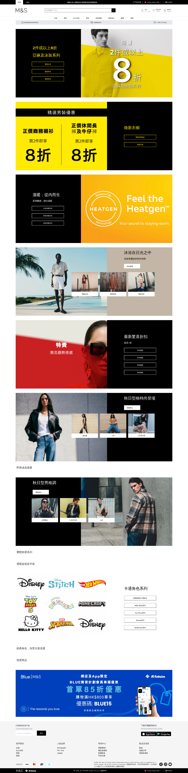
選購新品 (130, 408)
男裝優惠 (140, 365)
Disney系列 (140, 620)
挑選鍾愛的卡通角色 (140, 598)
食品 (27, 2)
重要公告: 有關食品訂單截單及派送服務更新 (82, 2)
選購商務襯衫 (140, 137)
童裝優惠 (140, 372)
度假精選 (130, 266)
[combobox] (84, 10)
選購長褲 (140, 144)
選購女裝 (48, 64)
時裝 (19, 2)
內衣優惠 (140, 358)
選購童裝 (48, 79)
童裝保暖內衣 (47, 223)
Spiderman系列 (140, 628)
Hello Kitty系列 (140, 605)
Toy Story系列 (140, 613)
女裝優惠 (140, 350)
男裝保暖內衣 (47, 216)
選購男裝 (48, 71)
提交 (41, 733)
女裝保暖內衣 (47, 208)
